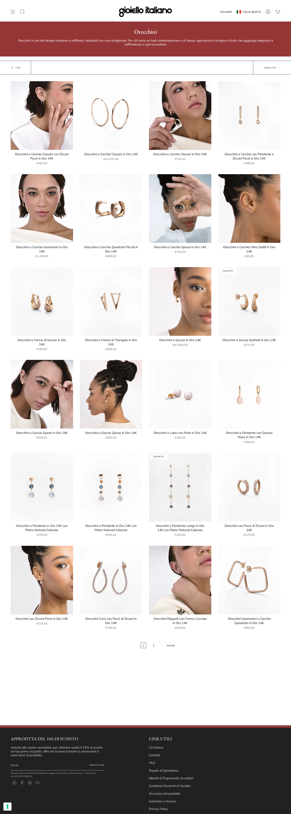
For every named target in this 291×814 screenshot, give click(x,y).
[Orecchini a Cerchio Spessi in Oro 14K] (180, 208)
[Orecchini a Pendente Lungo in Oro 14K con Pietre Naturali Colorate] (180, 487)
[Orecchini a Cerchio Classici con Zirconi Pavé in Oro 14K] (42, 115)
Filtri (17, 68)
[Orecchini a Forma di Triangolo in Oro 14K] (111, 301)
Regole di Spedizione (163, 770)
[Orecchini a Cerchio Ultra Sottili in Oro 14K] (249, 208)
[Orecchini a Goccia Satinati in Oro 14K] (249, 301)
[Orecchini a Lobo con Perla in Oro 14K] (180, 394)
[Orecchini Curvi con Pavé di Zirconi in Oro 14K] (111, 580)
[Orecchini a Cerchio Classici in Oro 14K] (111, 115)
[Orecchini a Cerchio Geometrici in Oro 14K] (42, 208)
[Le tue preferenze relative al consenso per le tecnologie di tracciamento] (7, 806)
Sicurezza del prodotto (164, 793)
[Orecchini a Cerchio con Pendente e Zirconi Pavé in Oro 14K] (249, 115)
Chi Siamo (156, 747)
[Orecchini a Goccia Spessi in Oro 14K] (42, 394)
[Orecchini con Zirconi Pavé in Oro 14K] (42, 580)
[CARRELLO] (278, 11)
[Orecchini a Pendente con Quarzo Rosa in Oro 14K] (249, 394)
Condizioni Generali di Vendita (170, 786)
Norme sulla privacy (71, 773)
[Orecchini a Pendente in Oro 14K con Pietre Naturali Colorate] (42, 487)
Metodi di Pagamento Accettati (171, 778)
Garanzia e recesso (162, 801)
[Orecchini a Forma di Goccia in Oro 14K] (42, 301)
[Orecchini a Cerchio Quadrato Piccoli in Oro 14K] (111, 208)
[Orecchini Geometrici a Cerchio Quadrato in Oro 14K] (249, 580)
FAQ (152, 763)
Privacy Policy (158, 809)
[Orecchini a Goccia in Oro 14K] (180, 301)
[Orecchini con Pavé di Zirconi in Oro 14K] (249, 487)
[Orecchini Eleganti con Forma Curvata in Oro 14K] (180, 580)
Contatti (154, 755)
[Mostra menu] (13, 11)
